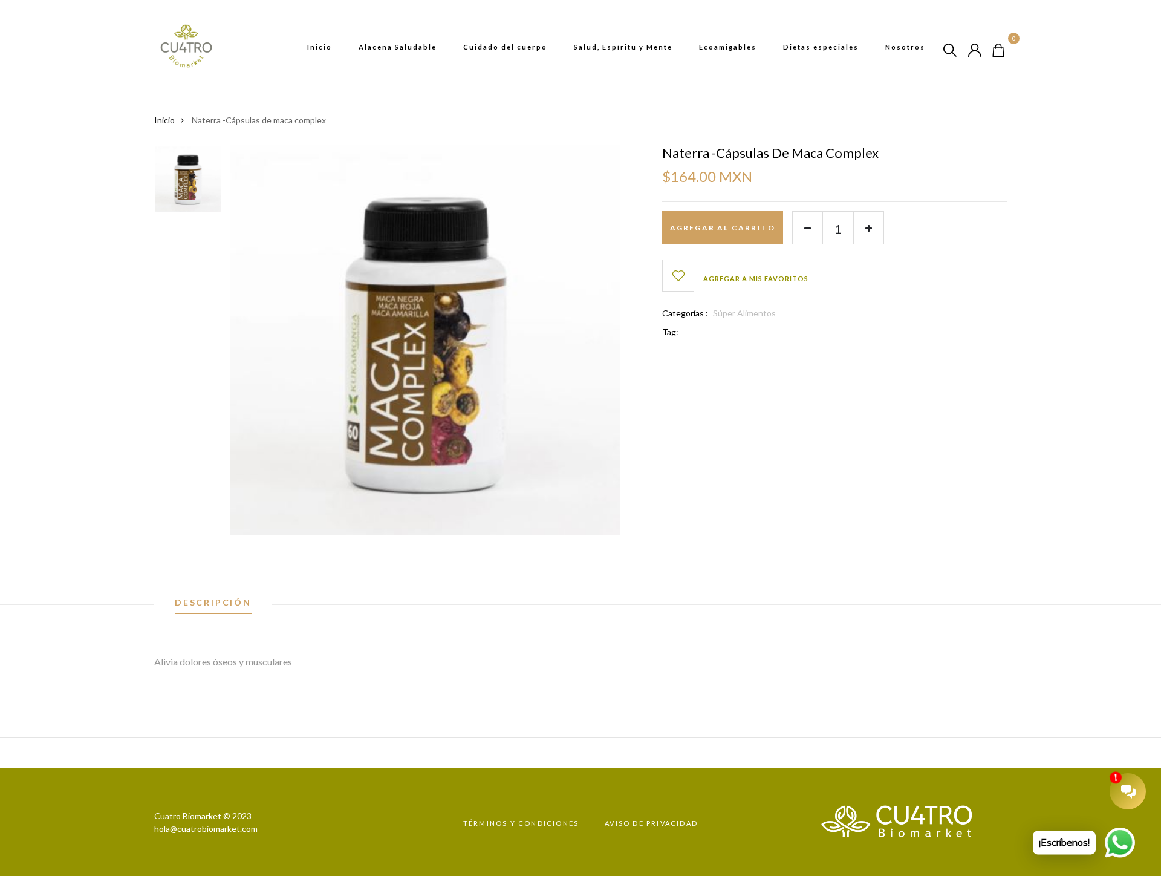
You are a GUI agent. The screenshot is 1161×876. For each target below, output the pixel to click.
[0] (998, 49)
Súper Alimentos (744, 313)
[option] (187, 182)
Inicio (319, 47)
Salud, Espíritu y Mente (623, 47)
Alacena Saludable (398, 47)
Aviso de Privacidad (651, 823)
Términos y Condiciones (521, 823)
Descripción (213, 602)
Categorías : (685, 313)
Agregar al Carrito (723, 227)
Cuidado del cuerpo (505, 47)
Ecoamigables (727, 47)
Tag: (670, 332)
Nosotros (905, 47)
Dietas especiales (821, 47)
